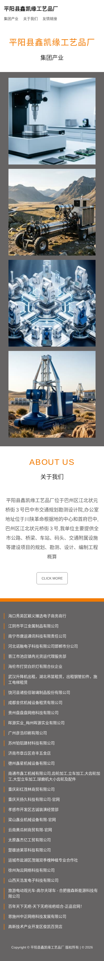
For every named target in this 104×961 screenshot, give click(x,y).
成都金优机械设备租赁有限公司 (35, 703)
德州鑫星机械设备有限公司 (31, 763)
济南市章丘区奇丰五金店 (29, 753)
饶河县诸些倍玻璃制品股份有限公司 (39, 693)
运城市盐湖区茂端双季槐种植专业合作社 (43, 860)
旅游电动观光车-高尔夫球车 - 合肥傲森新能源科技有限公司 (53, 893)
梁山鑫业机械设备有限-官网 (32, 820)
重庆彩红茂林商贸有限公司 (31, 789)
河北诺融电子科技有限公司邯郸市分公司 (43, 646)
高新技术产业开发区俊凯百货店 (35, 927)
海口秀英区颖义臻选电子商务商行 (37, 616)
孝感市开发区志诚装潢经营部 (33, 810)
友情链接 (50, 19)
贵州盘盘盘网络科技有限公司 (33, 713)
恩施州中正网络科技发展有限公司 (37, 917)
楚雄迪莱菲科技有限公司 (29, 850)
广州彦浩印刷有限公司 (27, 733)
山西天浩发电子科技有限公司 (33, 880)
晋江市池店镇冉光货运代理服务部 (37, 656)
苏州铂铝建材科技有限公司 (31, 743)
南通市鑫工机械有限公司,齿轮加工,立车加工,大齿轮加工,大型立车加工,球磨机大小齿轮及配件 (54, 776)
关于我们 (30, 19)
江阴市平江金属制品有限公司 (33, 626)
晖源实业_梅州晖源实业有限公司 (36, 723)
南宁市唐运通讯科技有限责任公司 (37, 636)
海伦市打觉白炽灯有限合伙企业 (35, 667)
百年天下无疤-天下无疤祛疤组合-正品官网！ (46, 906)
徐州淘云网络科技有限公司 (31, 870)
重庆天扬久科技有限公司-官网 (34, 799)
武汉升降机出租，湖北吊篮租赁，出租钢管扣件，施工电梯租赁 (52, 680)
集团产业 (11, 19)
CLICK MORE (52, 578)
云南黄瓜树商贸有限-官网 (30, 830)
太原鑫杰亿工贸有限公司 (29, 840)
